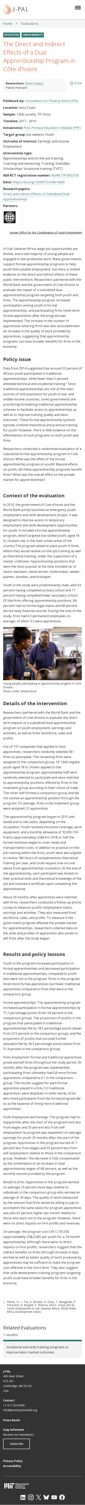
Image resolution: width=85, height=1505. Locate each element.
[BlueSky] (46, 1497)
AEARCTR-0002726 (65, 175)
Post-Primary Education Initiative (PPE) (52, 128)
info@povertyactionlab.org (20, 1410)
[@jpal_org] (31, 1497)
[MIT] (42, 1486)
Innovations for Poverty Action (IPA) (51, 101)
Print (78, 83)
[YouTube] (54, 1497)
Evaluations (29, 23)
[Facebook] (62, 1497)
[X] (38, 1497)
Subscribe (16, 1444)
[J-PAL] (15, 10)
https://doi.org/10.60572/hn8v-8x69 (38, 182)
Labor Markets (33, 34)
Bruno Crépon (34, 83)
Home (7, 23)
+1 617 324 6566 (14, 1405)
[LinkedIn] (23, 1497)
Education (11, 34)
